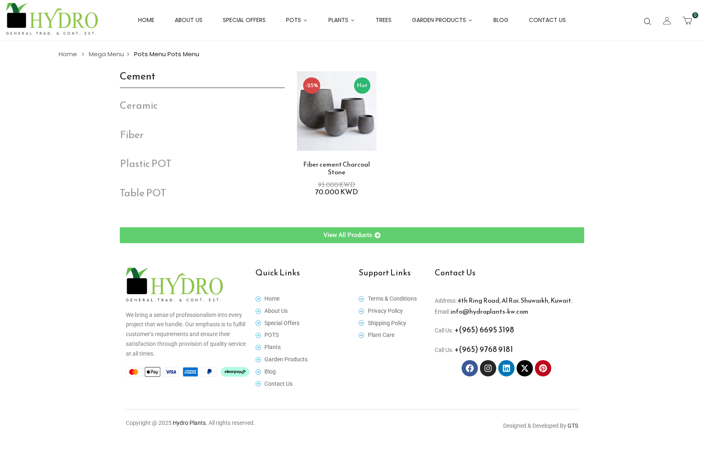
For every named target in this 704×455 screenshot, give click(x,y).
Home (68, 54)
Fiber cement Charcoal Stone (336, 168)
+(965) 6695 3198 (483, 329)
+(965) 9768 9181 (483, 349)
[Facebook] (470, 368)
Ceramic (139, 105)
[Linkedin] (506, 368)
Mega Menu (106, 54)
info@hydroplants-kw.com (489, 311)
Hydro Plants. (190, 423)
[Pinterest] (543, 368)
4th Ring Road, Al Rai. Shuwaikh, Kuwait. (514, 300)
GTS (573, 425)
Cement (137, 76)
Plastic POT (146, 163)
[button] (687, 20)
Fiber (132, 134)
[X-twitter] (525, 368)
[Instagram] (488, 368)
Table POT (143, 193)
